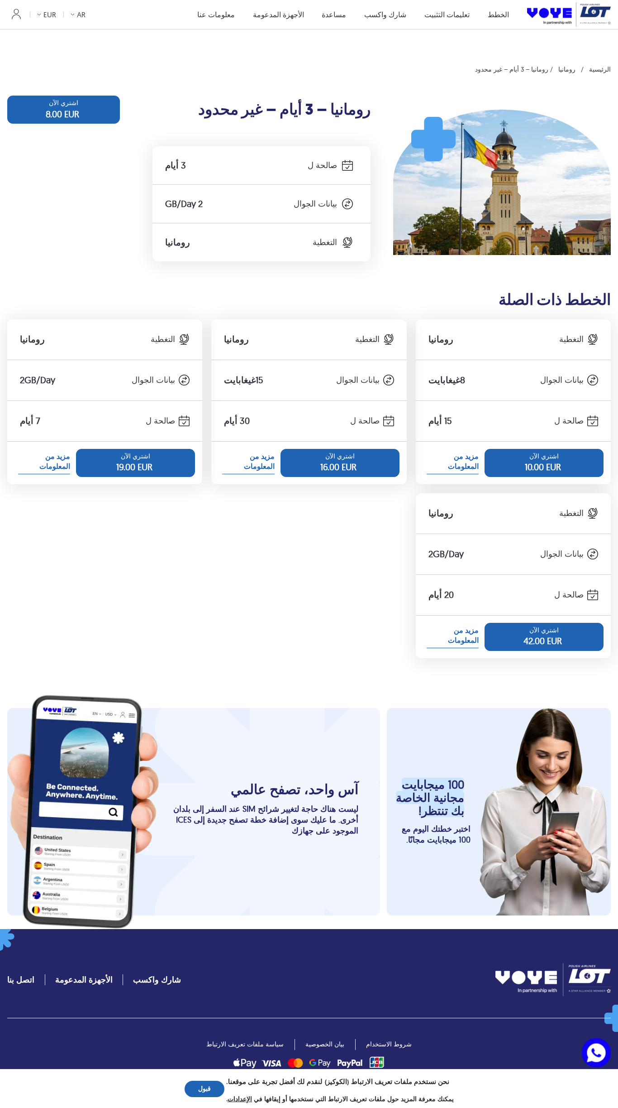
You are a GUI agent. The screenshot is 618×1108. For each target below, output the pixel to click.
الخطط (498, 14)
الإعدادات (240, 1099)
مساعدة (334, 14)
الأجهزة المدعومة (278, 14)
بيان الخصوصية (324, 1044)
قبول (204, 1088)
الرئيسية (600, 69)
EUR (49, 14)
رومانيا (566, 69)
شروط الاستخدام (389, 1044)
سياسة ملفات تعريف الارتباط (245, 1044)
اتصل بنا (20, 979)
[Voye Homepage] (569, 14)
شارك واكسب (385, 14)
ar (81, 14)
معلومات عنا (216, 14)
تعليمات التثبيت (447, 14)
